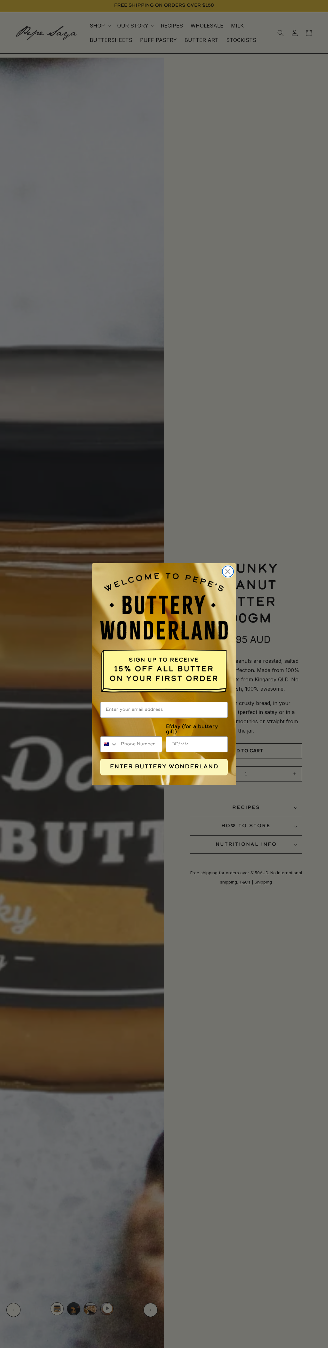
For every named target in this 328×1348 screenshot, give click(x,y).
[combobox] (109, 744)
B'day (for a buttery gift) (192, 729)
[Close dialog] (228, 571)
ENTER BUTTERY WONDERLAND (164, 767)
